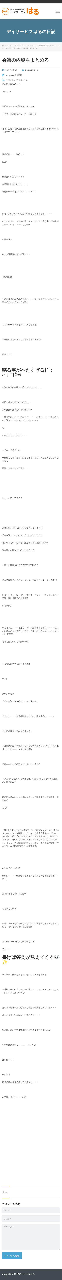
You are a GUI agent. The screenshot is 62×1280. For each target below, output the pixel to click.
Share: (5, 1192)
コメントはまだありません (16, 80)
